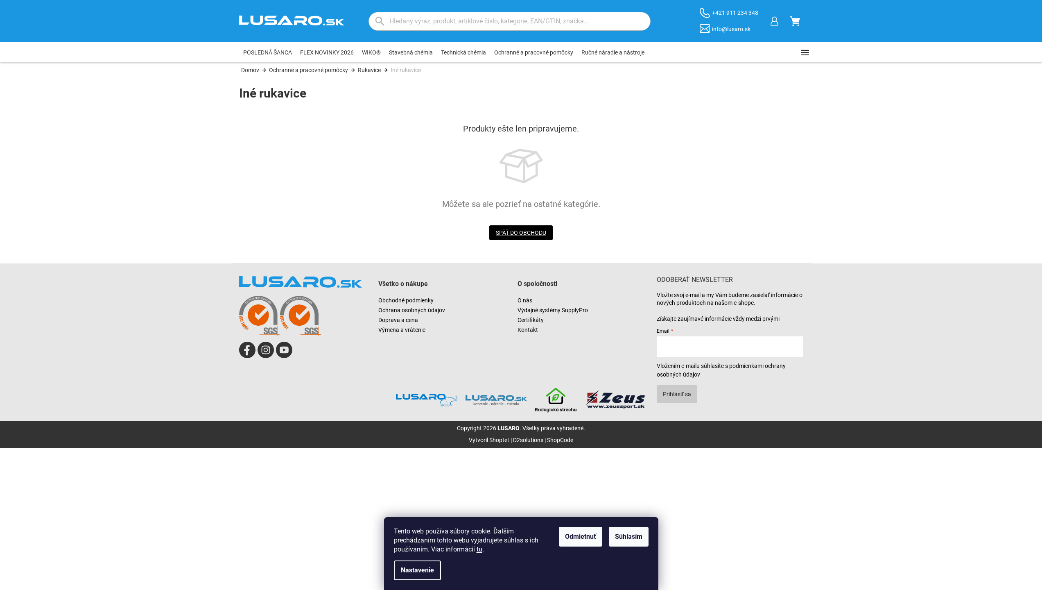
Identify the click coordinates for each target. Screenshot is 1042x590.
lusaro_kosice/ (266, 350)
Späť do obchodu (521, 232)
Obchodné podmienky (406, 300)
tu (479, 549)
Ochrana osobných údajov (411, 310)
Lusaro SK (247, 350)
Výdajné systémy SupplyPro (553, 310)
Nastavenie (417, 570)
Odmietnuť (580, 536)
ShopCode (560, 440)
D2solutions (528, 440)
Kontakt (528, 330)
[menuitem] (267, 52)
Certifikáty (531, 320)
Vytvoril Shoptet (489, 440)
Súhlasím (628, 536)
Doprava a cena (398, 320)
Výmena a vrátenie (401, 330)
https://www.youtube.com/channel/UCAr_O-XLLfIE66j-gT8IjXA (284, 350)
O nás (525, 300)
